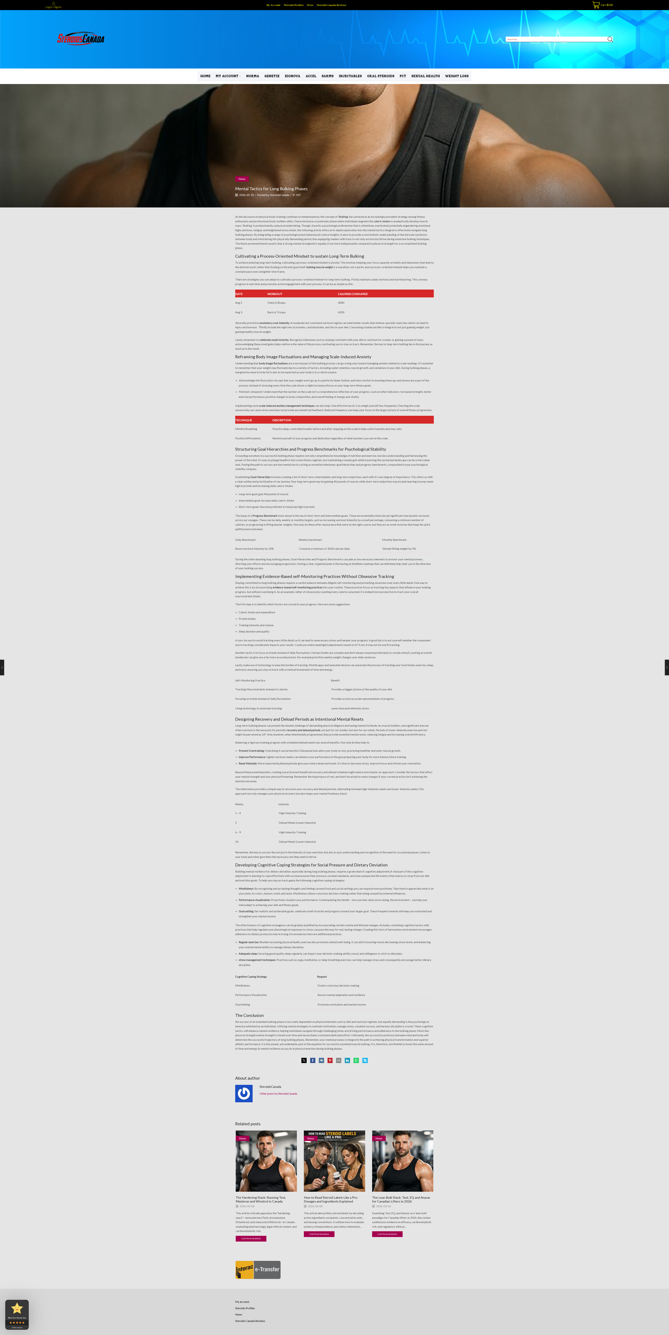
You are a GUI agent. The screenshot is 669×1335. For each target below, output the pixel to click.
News (310, 5)
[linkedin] (347, 1060)
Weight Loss (457, 76)
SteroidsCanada (279, 194)
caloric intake (382, 221)
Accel (311, 76)
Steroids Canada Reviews (331, 5)
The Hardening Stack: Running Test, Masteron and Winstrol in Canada (261, 1199)
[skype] (364, 1060)
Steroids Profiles (293, 5)
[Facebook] (312, 1060)
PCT (403, 76)
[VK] (321, 1060)
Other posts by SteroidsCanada (278, 1093)
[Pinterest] (330, 1060)
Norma (252, 76)
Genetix (272, 76)
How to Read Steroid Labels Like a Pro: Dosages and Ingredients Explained (331, 1199)
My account (273, 5)
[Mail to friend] (338, 1060)
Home (205, 76)
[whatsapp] (356, 1060)
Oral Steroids (380, 76)
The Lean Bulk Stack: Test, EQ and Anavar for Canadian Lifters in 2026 (401, 1199)
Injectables (350, 76)
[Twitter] (304, 1060)
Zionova (292, 76)
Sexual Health (425, 76)
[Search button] (610, 39)
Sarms (328, 76)
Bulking (343, 216)
